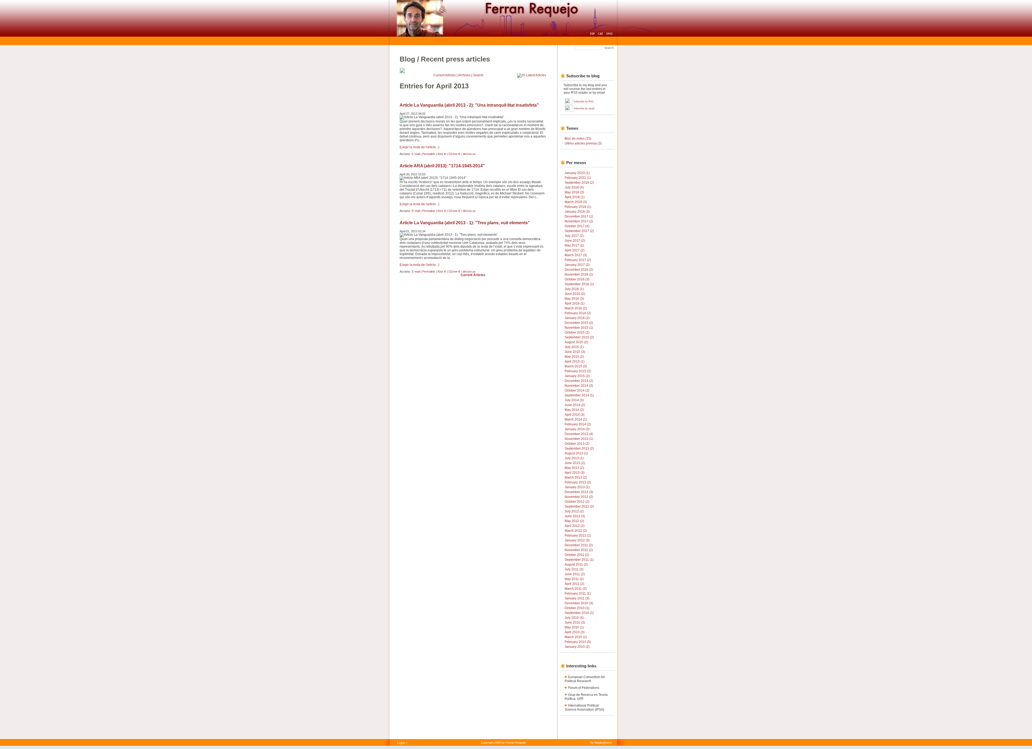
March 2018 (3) (576, 202)
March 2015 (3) (576, 366)
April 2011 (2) (574, 584)
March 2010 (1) (576, 637)
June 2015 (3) (575, 352)
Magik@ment (603, 742)
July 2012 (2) (574, 511)
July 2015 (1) (574, 347)
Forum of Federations (583, 688)
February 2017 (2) (578, 260)
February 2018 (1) (578, 207)
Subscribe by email (584, 108)
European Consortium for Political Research (585, 679)
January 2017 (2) (577, 265)
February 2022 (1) (578, 178)
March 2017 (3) (576, 255)
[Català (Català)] (600, 34)
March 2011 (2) (576, 589)
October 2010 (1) (577, 608)
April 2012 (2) (575, 526)
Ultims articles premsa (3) (583, 143)
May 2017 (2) (574, 245)
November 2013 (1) (579, 439)
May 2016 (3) (574, 299)
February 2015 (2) (578, 371)
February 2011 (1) (578, 593)
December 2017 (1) (579, 216)
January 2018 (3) (577, 212)
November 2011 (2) (579, 550)
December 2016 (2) (579, 270)
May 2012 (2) (574, 521)
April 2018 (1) (575, 197)
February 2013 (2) (578, 482)
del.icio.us (469, 153)
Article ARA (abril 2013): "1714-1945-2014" (442, 166)
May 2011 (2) (574, 579)
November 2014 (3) (579, 386)
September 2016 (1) (579, 284)
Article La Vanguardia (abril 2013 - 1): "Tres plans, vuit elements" (465, 222)
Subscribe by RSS (584, 101)
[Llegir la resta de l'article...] (419, 147)
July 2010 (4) (574, 618)
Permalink (428, 153)
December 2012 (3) (579, 492)
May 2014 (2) (574, 410)
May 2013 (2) (574, 468)
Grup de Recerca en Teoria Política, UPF (586, 697)
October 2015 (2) (577, 332)
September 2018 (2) (579, 182)
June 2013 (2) (575, 463)
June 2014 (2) (575, 405)
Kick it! (442, 153)
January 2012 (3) (577, 540)
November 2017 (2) (579, 221)
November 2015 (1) (579, 328)
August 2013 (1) (576, 453)
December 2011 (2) (579, 545)
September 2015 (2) (579, 337)
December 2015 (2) (579, 323)
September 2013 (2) (579, 448)
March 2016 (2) (576, 308)
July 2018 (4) (574, 187)
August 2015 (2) (576, 342)
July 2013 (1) (574, 458)
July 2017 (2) (574, 236)
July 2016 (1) (574, 289)
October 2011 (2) (577, 555)
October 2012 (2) (577, 502)
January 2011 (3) (577, 598)
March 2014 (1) (576, 419)
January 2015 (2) (577, 376)
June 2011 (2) (575, 574)
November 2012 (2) (579, 497)
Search (609, 47)
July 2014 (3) (574, 400)
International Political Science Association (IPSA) (584, 707)
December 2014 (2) (579, 381)
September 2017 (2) (579, 231)
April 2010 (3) (575, 632)
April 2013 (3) (575, 473)
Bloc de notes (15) (578, 138)
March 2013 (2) (576, 477)
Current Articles (444, 75)
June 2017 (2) (575, 241)
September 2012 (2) (579, 506)
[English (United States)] (609, 34)
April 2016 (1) (575, 303)
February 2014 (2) (578, 424)
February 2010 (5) (578, 642)
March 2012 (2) (576, 531)
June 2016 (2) (575, 294)
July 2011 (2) (574, 569)
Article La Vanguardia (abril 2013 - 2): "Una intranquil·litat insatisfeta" (469, 105)
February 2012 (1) (578, 535)
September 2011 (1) (579, 560)
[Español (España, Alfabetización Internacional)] (592, 34)
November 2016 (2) (579, 274)
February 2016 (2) (578, 313)
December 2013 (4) (579, 434)
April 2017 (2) (575, 250)
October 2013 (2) (577, 444)
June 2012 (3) (575, 516)
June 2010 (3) (575, 622)
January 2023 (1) (577, 173)
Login (401, 743)
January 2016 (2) (577, 318)
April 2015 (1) (575, 361)
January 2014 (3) (577, 429)
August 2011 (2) (576, 564)
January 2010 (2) (577, 647)
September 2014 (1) (579, 395)
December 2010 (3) (579, 603)
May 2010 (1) (574, 627)
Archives (464, 75)
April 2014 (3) (575, 415)
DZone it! (454, 153)
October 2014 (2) (577, 390)
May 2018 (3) (574, 192)
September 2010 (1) (579, 613)
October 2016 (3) (577, 279)
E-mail (416, 153)
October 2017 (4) (577, 226)
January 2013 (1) (577, 487)
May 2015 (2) (574, 357)
